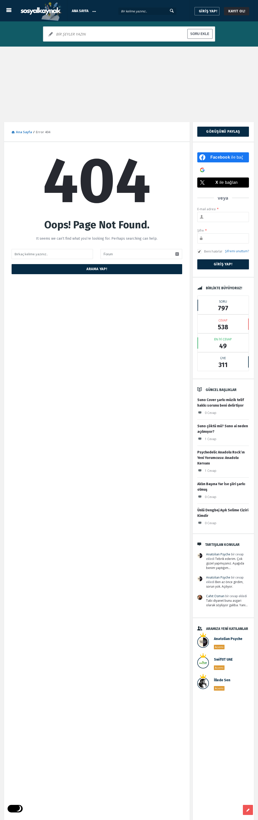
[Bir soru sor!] (248, 810)
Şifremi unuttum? (237, 251)
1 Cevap (210, 439)
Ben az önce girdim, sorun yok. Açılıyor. (224, 584)
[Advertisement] (129, 84)
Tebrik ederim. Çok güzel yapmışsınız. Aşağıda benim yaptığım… (225, 563)
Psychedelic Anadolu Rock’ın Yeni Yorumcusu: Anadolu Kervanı (221, 458)
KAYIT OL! (236, 11)
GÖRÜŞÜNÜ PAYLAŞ (223, 131)
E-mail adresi (208, 209)
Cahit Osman (215, 596)
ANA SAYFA (80, 11)
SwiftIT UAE (223, 659)
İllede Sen (222, 680)
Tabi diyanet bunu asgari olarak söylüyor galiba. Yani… (227, 602)
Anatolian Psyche (218, 554)
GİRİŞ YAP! (208, 11)
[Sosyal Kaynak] (43, 10)
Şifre (202, 230)
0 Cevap (210, 413)
